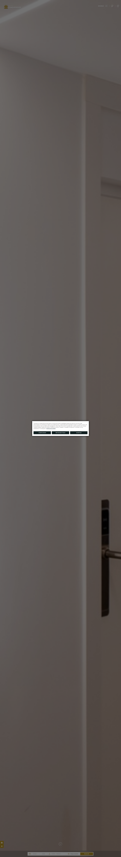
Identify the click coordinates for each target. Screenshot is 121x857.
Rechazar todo (60, 432)
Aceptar (78, 432)
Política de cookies (51, 428)
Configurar (42, 432)
